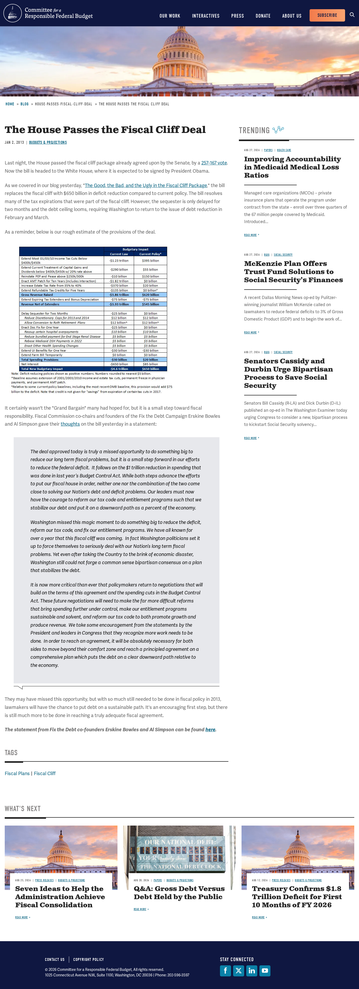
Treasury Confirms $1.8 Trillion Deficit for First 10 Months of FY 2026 (297, 897)
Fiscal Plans (17, 773)
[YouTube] (264, 970)
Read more (250, 235)
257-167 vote (214, 163)
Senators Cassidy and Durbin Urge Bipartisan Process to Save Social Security (288, 373)
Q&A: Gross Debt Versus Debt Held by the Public (179, 893)
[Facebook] (225, 970)
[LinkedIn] (251, 970)
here (210, 730)
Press (237, 16)
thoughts (70, 424)
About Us (292, 16)
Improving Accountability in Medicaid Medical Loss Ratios (292, 167)
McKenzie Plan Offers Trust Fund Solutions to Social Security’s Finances (293, 272)
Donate (263, 16)
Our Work (170, 16)
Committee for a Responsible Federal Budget (48, 13)
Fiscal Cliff (44, 773)
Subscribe (327, 15)
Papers (268, 150)
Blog (24, 104)
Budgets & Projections (48, 142)
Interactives (206, 16)
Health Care (284, 150)
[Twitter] (238, 970)
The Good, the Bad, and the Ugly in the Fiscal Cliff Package (146, 185)
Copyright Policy (88, 959)
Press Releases (44, 880)
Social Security (283, 254)
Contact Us (55, 959)
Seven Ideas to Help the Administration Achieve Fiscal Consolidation (60, 897)
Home (10, 104)
